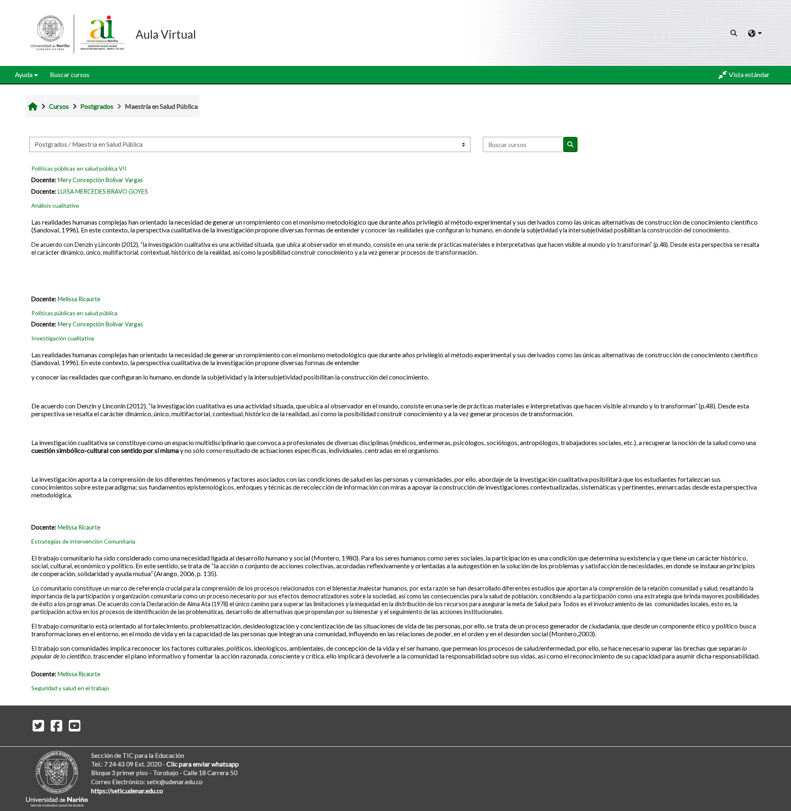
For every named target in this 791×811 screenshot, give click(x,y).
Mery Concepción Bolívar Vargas (100, 179)
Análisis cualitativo (55, 205)
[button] (734, 33)
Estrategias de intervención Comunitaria (83, 541)
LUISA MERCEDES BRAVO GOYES (103, 191)
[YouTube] (75, 725)
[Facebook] (56, 725)
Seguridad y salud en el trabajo (70, 687)
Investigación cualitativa (62, 338)
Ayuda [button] (24, 74)
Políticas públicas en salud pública (74, 312)
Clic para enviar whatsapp (202, 764)
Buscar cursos (69, 74)
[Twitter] (38, 725)
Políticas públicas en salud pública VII (79, 168)
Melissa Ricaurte (79, 298)
